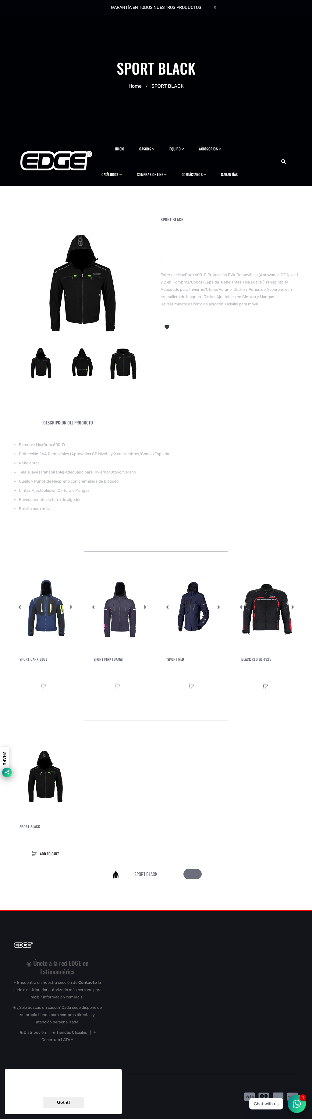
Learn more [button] (93, 1086)
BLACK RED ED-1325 (256, 659)
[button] (19, 607)
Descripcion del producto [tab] (68, 422)
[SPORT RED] (193, 607)
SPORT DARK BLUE (33, 659)
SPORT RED (175, 659)
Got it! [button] (63, 1102)
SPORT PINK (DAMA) (108, 659)
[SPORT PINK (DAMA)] (119, 607)
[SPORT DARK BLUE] (45, 607)
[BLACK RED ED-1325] (267, 607)
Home (135, 86)
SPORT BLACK (30, 826)
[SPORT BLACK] (41, 362)
